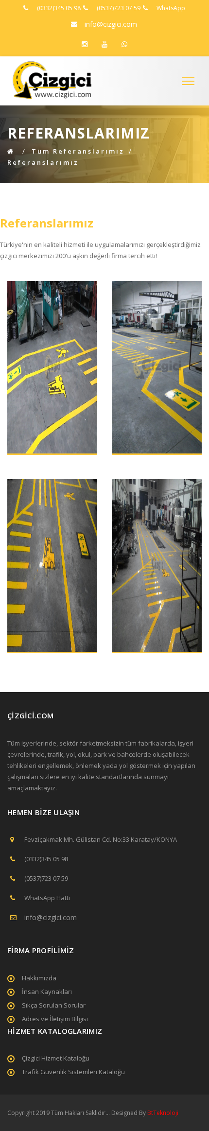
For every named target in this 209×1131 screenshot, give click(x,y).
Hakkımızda (39, 978)
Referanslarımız (43, 162)
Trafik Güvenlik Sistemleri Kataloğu (73, 1071)
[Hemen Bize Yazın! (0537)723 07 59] (124, 44)
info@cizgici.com (111, 24)
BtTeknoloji (162, 1113)
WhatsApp (171, 8)
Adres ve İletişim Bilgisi (55, 1018)
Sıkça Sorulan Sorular (54, 1005)
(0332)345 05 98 (59, 8)
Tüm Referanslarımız (78, 151)
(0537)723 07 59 (118, 8)
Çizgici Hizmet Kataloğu (55, 1058)
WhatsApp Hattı (47, 897)
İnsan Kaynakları (47, 991)
